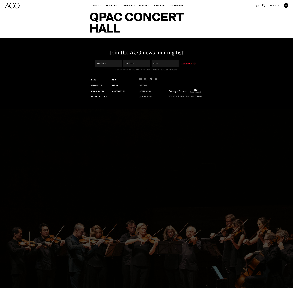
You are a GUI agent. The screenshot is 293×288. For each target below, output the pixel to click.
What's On (111, 6)
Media (115, 85)
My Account (177, 6)
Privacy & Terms (99, 97)
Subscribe (187, 64)
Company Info (98, 91)
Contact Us (96, 85)
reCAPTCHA (135, 69)
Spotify (143, 85)
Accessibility (118, 91)
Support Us (127, 6)
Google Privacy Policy (152, 69)
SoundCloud (146, 97)
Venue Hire (159, 6)
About (96, 6)
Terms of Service (168, 69)
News (93, 80)
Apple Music (146, 91)
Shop (114, 80)
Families (143, 6)
